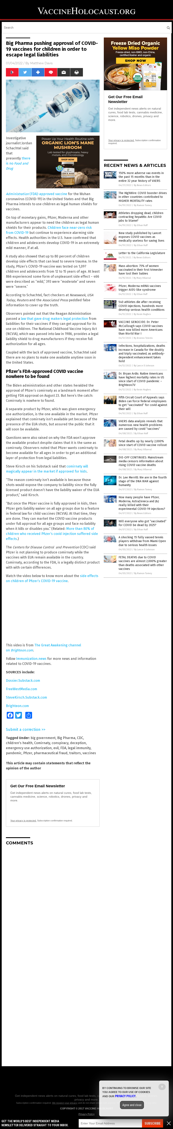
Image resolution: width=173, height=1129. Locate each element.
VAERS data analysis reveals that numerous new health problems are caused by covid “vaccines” (140, 425)
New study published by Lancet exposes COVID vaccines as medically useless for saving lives (141, 236)
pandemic (14, 753)
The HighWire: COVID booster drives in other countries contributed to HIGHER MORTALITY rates (143, 196)
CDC (80, 738)
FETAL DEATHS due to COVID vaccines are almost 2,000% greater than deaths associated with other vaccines (143, 563)
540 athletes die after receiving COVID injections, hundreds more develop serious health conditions (142, 305)
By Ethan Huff (140, 225)
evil (56, 748)
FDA (63, 748)
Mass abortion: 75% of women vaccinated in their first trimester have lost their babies (141, 269)
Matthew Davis (41, 63)
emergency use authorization (29, 748)
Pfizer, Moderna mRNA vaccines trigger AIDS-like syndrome (140, 288)
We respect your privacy (64, 1103)
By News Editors (142, 185)
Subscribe (153, 1123)
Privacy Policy (86, 1114)
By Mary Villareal (142, 278)
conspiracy (60, 743)
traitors (75, 753)
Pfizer (27, 753)
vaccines (89, 753)
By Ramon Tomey (143, 205)
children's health (19, 743)
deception (78, 743)
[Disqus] (53, 901)
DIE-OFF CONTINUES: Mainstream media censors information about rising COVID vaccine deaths (141, 461)
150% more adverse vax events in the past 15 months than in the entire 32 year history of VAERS (141, 176)
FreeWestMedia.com (21, 689)
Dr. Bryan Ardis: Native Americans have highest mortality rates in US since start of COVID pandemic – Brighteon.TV (141, 379)
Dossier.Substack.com (23, 681)
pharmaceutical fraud (51, 753)
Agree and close (132, 1105)
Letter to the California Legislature (142, 253)
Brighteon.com (17, 706)
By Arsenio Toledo (143, 338)
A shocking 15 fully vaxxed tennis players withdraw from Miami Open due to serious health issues (142, 541)
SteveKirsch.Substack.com (26, 697)
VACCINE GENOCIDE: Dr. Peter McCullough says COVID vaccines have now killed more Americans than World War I (141, 327)
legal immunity (79, 748)
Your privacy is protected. (23, 820)
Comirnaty (42, 743)
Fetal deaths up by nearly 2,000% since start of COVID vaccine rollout (143, 443)
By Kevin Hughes (142, 314)
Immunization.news (31, 659)
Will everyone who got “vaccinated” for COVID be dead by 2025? (142, 523)
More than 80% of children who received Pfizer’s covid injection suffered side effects (52, 534)
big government (43, 738)
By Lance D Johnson (144, 365)
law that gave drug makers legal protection (54, 319)
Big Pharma (66, 738)
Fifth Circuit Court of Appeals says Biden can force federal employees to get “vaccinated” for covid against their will (143, 403)
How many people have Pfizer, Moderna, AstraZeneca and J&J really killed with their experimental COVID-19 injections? (142, 503)
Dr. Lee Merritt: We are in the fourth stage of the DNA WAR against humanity (143, 481)
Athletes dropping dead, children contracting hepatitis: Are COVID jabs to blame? (141, 216)
